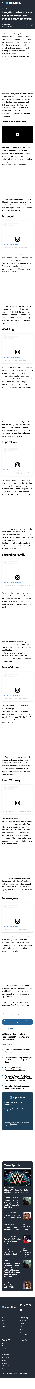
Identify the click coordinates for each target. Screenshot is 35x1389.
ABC (3, 1321)
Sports (4, 9)
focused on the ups (9, 760)
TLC (3, 1346)
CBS (3, 1326)
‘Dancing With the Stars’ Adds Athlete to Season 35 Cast (16, 1069)
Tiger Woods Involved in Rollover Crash (12, 1253)
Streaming (7, 1261)
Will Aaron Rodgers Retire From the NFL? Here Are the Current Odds (15, 1037)
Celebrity (7, 1198)
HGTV (4, 1349)
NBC (3, 1323)
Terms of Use (13, 1124)
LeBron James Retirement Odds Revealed (17, 1051)
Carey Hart (18, 33)
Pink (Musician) (14, 1015)
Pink (11, 36)
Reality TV (6, 1340)
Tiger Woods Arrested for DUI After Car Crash (12, 1241)
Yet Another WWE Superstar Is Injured (11, 1228)
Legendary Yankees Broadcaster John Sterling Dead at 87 (17, 1087)
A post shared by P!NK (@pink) (12, 360)
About (4, 1360)
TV (3, 1317)
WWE (5, 1187)
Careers (4, 1363)
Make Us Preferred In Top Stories (17, 1021)
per (15, 537)
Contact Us (5, 1354)
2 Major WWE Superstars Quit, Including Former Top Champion (16, 1191)
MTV (3, 1343)
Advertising (5, 1357)
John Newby (6, 24)
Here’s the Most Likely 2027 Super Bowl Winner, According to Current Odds (18, 1060)
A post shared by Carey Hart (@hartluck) (15, 247)
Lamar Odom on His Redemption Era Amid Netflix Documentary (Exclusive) (12, 1203)
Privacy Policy (7, 1125)
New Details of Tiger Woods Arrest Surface (12, 1216)
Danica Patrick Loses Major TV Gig (12, 1286)
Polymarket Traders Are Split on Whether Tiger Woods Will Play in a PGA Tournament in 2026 (18, 1078)
